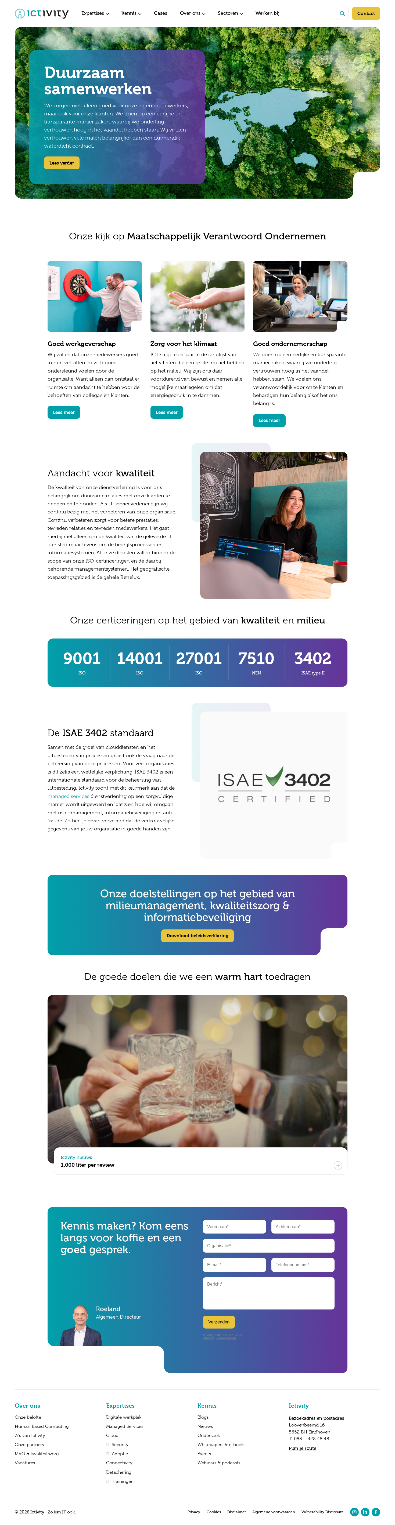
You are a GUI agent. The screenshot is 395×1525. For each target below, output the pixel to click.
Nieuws (205, 1426)
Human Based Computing (42, 1426)
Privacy (194, 1512)
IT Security (117, 1444)
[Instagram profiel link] (354, 1512)
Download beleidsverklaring (197, 935)
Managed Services (124, 1426)
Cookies (214, 1512)
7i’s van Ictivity (30, 1435)
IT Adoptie (117, 1453)
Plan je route (302, 1448)
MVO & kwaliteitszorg (37, 1453)
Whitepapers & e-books (221, 1444)
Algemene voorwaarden (273, 1512)
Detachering (118, 1472)
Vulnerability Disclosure (322, 1512)
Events (204, 1453)
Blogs (203, 1417)
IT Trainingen (120, 1481)
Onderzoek (209, 1435)
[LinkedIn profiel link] (365, 1512)
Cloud (112, 1435)
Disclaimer (236, 1512)
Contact (366, 13)
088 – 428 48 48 (311, 1438)
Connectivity (119, 1463)
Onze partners (29, 1444)
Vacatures (25, 1463)
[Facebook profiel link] (376, 1512)
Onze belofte (28, 1417)
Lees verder (61, 163)
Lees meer (64, 412)
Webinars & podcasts (219, 1463)
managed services (68, 796)
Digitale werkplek (123, 1417)
